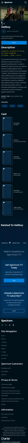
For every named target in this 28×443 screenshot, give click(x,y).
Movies (3, 339)
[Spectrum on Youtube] (13, 325)
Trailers (3, 348)
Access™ (3, 358)
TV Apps (3, 352)
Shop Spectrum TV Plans (8, 420)
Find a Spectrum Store (7, 414)
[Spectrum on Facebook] (6, 325)
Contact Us (4, 417)
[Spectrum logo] (8, 2)
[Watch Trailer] (4, 31)
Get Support (4, 371)
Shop (14, 280)
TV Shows (4, 342)
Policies (3, 404)
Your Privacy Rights (6, 384)
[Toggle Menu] (2, 2)
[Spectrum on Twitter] (10, 325)
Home (3, 335)
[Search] (25, 2)
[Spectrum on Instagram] (2, 325)
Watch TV (4, 374)
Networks (4, 345)
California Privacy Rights (8, 387)
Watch (14, 42)
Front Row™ (4, 355)
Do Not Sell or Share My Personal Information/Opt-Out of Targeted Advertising (10, 393)
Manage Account (6, 368)
